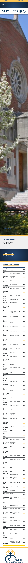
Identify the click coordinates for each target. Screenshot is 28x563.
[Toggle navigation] (3, 4)
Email (24, 269)
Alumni (7, 0)
